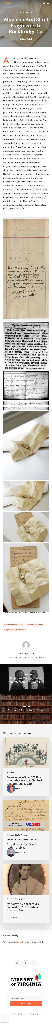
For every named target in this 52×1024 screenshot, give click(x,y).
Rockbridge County (35, 625)
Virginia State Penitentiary (14, 630)
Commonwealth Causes (13, 625)
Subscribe (26, 1003)
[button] (48, 3)
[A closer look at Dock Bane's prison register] (26, 403)
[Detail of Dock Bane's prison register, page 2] (26, 408)
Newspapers (20, 899)
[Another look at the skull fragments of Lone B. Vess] (26, 496)
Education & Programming (17, 839)
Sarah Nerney (26, 653)
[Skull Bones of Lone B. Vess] (26, 527)
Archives (26, 12)
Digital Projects (21, 835)
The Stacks (34, 839)
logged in (19, 942)
